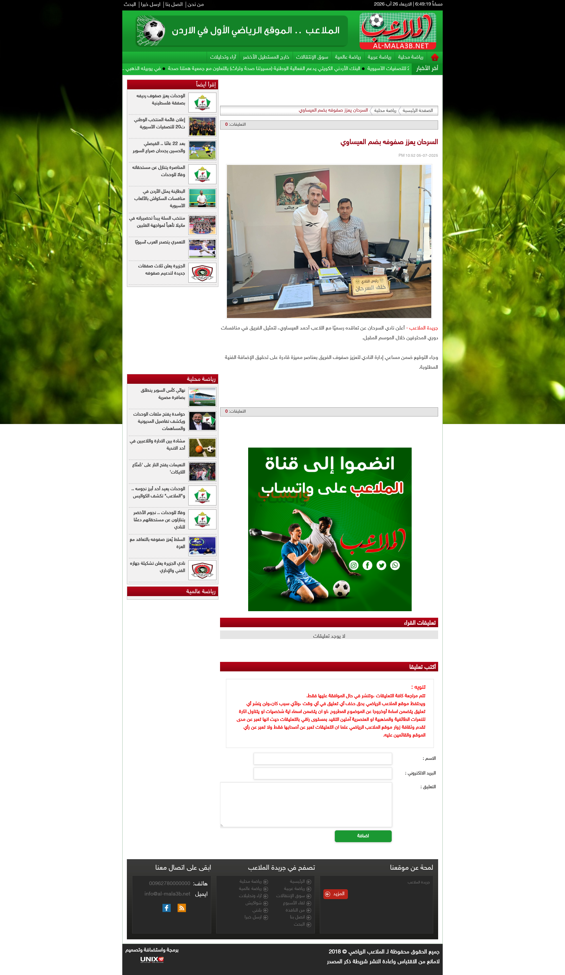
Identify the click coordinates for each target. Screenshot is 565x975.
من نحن (196, 5)
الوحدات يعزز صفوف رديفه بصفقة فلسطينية (161, 99)
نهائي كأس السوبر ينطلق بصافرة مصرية (163, 394)
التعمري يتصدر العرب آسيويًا (160, 242)
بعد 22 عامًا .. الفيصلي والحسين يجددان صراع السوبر (159, 147)
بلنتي (257, 910)
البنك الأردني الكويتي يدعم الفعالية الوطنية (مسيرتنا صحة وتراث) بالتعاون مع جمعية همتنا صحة (314, 69)
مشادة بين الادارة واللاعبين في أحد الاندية (157, 444)
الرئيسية (297, 881)
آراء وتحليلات (223, 57)
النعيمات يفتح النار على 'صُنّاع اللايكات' (158, 468)
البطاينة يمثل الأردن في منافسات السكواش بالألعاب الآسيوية (159, 199)
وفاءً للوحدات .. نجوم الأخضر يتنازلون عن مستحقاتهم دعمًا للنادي (159, 520)
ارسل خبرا (151, 5)
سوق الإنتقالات (312, 57)
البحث (130, 5)
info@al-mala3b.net (167, 894)
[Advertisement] (473, 173)
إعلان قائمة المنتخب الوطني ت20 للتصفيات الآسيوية (159, 123)
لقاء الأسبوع (294, 903)
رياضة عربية (379, 57)
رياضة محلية (410, 57)
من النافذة (295, 910)
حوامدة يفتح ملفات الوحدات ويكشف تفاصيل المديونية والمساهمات (159, 422)
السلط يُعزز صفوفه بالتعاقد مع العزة (157, 543)
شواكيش (254, 903)
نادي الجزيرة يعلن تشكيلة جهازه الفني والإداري (157, 567)
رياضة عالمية (348, 57)
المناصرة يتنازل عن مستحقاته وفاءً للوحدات (158, 171)
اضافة (363, 836)
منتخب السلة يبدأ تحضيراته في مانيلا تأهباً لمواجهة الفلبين (157, 222)
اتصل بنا (174, 5)
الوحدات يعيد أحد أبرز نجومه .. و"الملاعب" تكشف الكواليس (158, 492)
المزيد (339, 894)
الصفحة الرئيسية (418, 111)
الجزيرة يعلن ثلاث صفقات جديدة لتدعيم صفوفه (161, 269)
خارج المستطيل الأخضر (266, 57)
